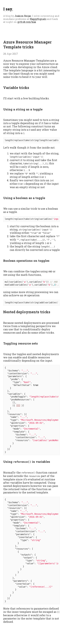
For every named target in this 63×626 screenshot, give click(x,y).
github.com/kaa (26, 21)
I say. (8, 9)
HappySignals (38, 19)
